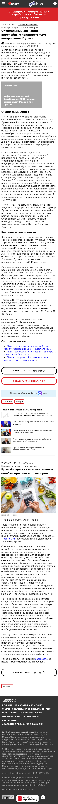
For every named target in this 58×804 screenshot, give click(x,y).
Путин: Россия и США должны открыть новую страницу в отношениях (32, 431)
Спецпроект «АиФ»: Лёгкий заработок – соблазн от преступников (29, 14)
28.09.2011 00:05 (8, 24)
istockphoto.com (9, 515)
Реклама (7, 705)
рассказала (41, 659)
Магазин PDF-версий (30, 712)
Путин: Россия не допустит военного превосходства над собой (28, 449)
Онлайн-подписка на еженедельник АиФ (26, 709)
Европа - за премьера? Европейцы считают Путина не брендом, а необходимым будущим (32, 414)
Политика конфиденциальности (18, 789)
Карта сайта (9, 720)
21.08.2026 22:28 (8, 463)
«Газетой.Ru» (8, 538)
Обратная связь (11, 716)
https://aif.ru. (39, 785)
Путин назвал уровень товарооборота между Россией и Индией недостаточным (27, 347)
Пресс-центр (9, 712)
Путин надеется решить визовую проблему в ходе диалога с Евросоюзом (32, 440)
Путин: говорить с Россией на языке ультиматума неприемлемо (26, 358)
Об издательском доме (28, 705)
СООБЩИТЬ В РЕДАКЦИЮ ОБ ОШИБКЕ (22, 724)
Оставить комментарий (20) (29, 381)
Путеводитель (31, 716)
